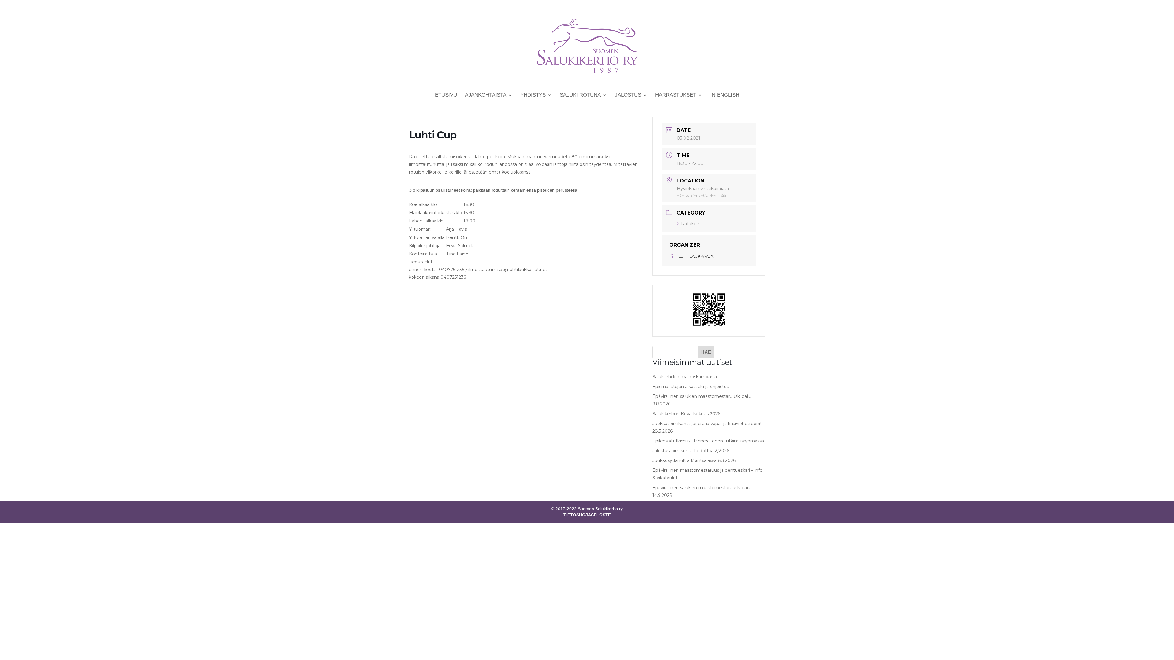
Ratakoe (690, 223)
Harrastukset (675, 95)
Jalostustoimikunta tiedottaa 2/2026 (690, 450)
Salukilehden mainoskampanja (684, 377)
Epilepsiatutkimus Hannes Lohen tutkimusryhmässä (708, 441)
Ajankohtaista (485, 95)
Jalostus (628, 95)
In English (724, 95)
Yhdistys (533, 95)
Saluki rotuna (580, 95)
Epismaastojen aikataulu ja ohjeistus (690, 386)
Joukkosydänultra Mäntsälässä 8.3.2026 (694, 460)
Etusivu (446, 95)
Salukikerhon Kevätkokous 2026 (686, 413)
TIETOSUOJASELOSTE (587, 514)
